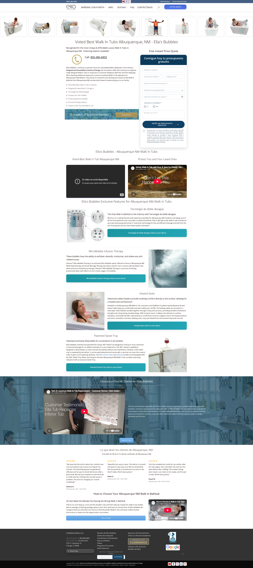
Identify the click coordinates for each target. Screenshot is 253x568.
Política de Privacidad (153, 142)
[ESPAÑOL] (159, 7)
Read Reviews (126, 115)
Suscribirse (118, 557)
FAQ (132, 7)
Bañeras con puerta (92, 7)
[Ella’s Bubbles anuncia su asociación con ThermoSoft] (85, 311)
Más (111, 7)
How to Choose (106, 518)
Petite (105, 355)
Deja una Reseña (103, 541)
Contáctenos (145, 7)
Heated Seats (147, 326)
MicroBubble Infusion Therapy (105, 278)
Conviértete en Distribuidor (107, 538)
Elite (100, 355)
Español (126, 565)
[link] (28, 27)
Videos (99, 543)
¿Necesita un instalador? (153, 103)
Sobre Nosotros (103, 548)
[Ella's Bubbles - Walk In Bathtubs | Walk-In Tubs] (71, 7)
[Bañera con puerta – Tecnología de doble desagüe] (85, 226)
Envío (90, 565)
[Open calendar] (182, 97)
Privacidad (76, 565)
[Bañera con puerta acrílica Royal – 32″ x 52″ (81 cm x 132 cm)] (168, 269)
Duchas (121, 7)
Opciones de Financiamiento (138, 533)
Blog (121, 565)
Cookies (81, 565)
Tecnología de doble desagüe (147, 233)
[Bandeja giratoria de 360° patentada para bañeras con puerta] (168, 353)
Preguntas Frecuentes (105, 546)
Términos (162, 142)
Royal (110, 355)
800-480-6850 (99, 57)
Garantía (86, 565)
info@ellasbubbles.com (75, 533)
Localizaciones (115, 565)
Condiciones (69, 565)
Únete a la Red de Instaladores (139, 536)
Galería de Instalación (105, 536)
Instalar (107, 565)
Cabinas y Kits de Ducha (137, 547)
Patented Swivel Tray (106, 367)
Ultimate (120, 355)
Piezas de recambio (98, 565)
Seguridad (132, 565)
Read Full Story (126, 440)
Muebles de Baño (134, 549)
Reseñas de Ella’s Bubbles (106, 533)
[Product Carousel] (126, 27)
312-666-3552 (83, 541)
